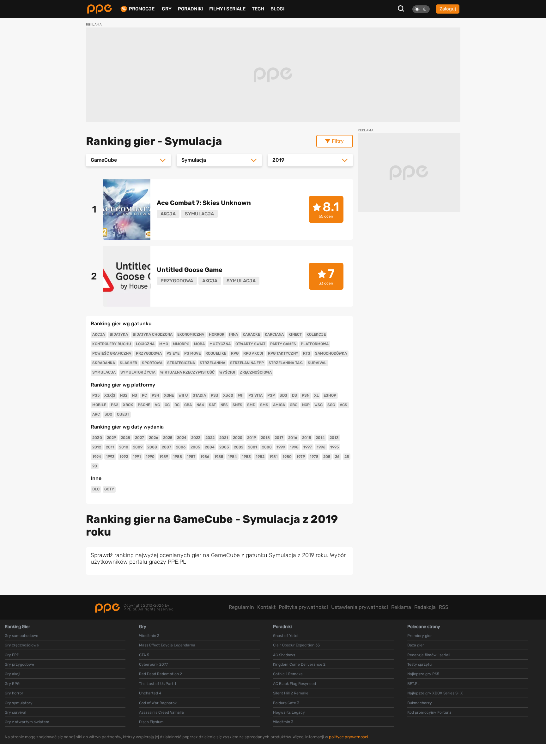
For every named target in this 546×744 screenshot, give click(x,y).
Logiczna (145, 344)
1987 (191, 456)
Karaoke (251, 334)
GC (167, 405)
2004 (210, 447)
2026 (153, 437)
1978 (314, 456)
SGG (331, 405)
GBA (188, 405)
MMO (163, 344)
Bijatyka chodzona (153, 334)
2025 (167, 437)
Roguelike (215, 353)
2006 (181, 447)
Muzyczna (220, 344)
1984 (232, 456)
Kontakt (266, 607)
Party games (283, 344)
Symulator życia (137, 372)
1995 (334, 447)
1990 (150, 456)
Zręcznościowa (256, 372)
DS (294, 395)
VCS (343, 405)
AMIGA (279, 405)
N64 (200, 405)
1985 (218, 456)
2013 (334, 437)
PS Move (192, 353)
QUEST (123, 414)
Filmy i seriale (227, 9)
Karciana (274, 334)
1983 (246, 456)
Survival (317, 363)
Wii (241, 395)
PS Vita (255, 395)
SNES (237, 405)
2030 (97, 437)
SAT (212, 405)
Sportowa (152, 363)
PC (144, 395)
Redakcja (425, 607)
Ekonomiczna (190, 334)
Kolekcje (316, 334)
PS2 (114, 405)
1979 (300, 456)
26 (337, 456)
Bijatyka (119, 334)
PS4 (155, 395)
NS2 (123, 395)
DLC (96, 489)
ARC (96, 414)
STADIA (199, 395)
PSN (305, 395)
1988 (177, 456)
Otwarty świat (250, 344)
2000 (267, 447)
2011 (110, 447)
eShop (330, 395)
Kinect (295, 334)
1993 (110, 456)
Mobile (99, 405)
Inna (233, 334)
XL (316, 395)
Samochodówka (331, 353)
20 (94, 466)
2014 (320, 437)
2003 (224, 447)
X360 (228, 395)
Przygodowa (149, 353)
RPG (235, 353)
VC (157, 405)
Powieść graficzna (111, 353)
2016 (292, 437)
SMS (264, 405)
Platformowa (315, 344)
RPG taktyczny (283, 353)
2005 (195, 447)
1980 (287, 456)
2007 (166, 447)
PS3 (214, 395)
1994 (96, 456)
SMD (251, 405)
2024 (181, 437)
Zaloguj (448, 9)
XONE (169, 395)
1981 (273, 456)
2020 (237, 437)
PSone (144, 405)
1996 (321, 447)
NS (134, 395)
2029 (111, 437)
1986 (204, 456)
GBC (293, 405)
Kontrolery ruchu (111, 344)
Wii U (183, 395)
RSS (443, 607)
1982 (260, 456)
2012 (96, 447)
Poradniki (190, 9)
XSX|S (109, 395)
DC (176, 405)
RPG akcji (253, 353)
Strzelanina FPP (247, 363)
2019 (251, 437)
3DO (108, 414)
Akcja (98, 334)
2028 (125, 437)
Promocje (142, 9)
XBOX (128, 405)
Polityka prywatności (303, 607)
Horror (216, 334)
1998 (294, 447)
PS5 (96, 395)
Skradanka (103, 363)
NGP (306, 405)
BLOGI (277, 9)
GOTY (109, 489)
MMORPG (181, 344)
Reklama (401, 607)
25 (346, 456)
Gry (167, 9)
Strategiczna (181, 363)
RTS (306, 353)
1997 (307, 447)
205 (326, 456)
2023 (196, 437)
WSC (318, 405)
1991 (137, 456)
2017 (279, 437)
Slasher (128, 363)
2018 (265, 437)
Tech (258, 9)
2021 (223, 437)
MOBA (199, 344)
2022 (210, 437)
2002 (238, 447)
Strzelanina (212, 363)
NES (224, 405)
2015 (306, 437)
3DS (283, 395)
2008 (152, 447)
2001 (252, 447)
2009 (138, 447)
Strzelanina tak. (286, 363)
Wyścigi (227, 372)
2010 (123, 447)
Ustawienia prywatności (359, 607)
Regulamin (241, 607)
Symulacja (104, 372)
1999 (280, 447)
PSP (271, 395)
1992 (123, 456)
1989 (163, 456)
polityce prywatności (348, 737)
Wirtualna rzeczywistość (187, 372)
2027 (139, 437)
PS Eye (173, 353)
